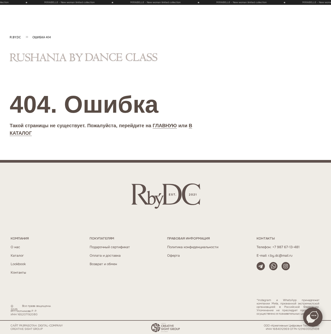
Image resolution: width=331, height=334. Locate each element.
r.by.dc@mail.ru (280, 256)
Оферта (173, 256)
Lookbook (18, 264)
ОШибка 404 (41, 37)
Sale (28, 10)
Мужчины (93, 10)
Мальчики (136, 10)
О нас (15, 247)
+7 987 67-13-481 (285, 247)
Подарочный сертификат (110, 247)
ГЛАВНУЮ (165, 125)
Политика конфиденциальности (192, 247)
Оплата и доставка (105, 256)
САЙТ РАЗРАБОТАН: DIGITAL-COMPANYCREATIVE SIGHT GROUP (37, 327)
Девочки (115, 10)
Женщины (71, 10)
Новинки (48, 10)
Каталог (17, 256)
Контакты (18, 272)
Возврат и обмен (103, 264)
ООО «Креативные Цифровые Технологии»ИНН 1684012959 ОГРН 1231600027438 (291, 327)
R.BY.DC (15, 37)
